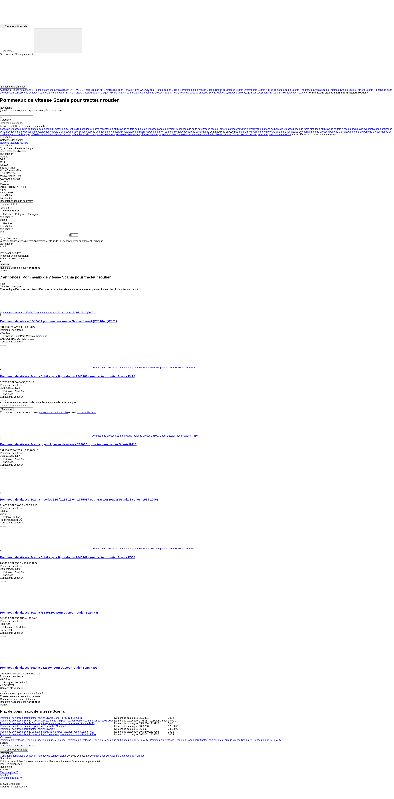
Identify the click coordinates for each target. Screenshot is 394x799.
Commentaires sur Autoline (104, 755)
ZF (151, 90)
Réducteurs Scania (310, 90)
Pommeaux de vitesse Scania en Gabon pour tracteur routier (183, 740)
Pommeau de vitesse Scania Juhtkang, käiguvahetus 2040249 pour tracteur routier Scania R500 (67, 557)
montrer (5, 264)
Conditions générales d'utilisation (18, 755)
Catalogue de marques (132, 755)
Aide (22, 745)
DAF (72, 90)
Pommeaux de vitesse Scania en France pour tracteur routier (249, 740)
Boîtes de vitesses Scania (229, 90)
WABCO (144, 90)
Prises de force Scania (33, 92)
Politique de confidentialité (51, 755)
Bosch (65, 90)
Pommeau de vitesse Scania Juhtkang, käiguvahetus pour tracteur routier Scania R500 (47, 731)
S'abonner (6, 409)
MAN (102, 90)
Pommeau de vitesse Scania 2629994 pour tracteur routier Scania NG (48, 667)
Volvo (136, 90)
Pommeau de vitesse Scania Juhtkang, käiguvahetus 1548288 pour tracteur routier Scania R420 (67, 376)
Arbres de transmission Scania (282, 90)
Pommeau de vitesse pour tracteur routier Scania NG (28, 729)
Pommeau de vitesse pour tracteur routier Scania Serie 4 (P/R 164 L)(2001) (41, 718)
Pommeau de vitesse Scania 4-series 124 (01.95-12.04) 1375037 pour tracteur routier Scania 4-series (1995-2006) (79, 499)
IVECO (79, 90)
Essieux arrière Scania (360, 90)
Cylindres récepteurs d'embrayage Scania (282, 92)
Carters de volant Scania (59, 92)
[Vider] (1, 117)
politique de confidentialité (53, 412)
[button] (197, 70)
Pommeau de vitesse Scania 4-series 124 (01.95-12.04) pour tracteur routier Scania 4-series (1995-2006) (57, 720)
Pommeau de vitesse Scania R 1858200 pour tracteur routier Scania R (49, 612)
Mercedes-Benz (114, 90)
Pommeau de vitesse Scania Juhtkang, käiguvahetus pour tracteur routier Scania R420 (47, 723)
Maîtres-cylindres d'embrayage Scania (238, 92)
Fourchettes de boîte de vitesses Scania (194, 92)
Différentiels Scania (254, 90)
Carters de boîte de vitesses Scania (152, 92)
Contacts (31, 745)
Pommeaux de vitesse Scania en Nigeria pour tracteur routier (33, 740)
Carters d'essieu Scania (87, 92)
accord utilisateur (86, 412)
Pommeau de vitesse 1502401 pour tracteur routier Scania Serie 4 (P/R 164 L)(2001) (58, 321)
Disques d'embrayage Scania (117, 92)
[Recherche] (58, 40)
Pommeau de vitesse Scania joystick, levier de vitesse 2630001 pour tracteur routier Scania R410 (68, 444)
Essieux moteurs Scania (334, 90)
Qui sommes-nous (10, 745)
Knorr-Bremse (91, 90)
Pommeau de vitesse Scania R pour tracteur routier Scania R (33, 726)
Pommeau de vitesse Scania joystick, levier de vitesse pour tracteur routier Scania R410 (48, 734)
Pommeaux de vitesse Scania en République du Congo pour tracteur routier (108, 740)
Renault (128, 90)
